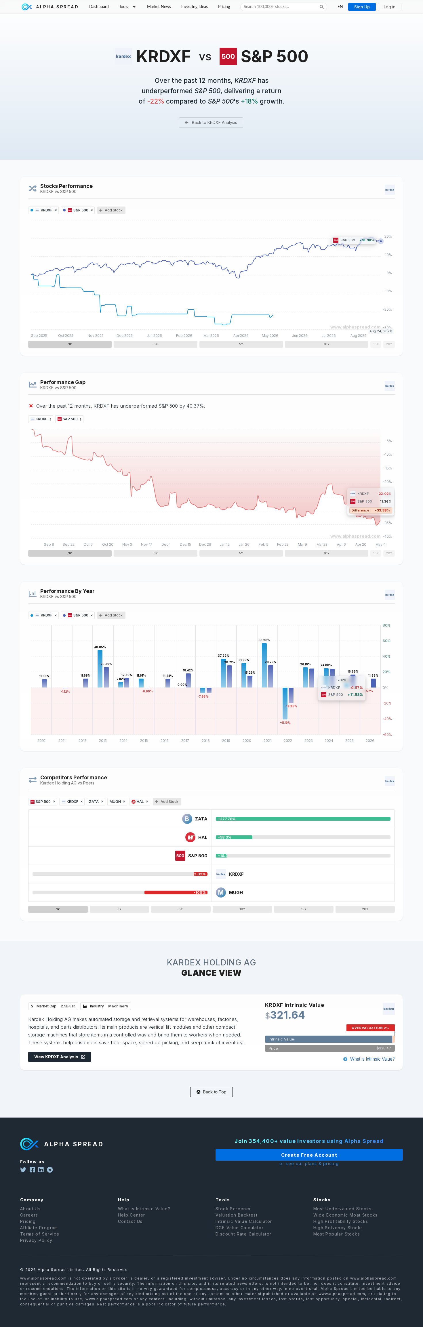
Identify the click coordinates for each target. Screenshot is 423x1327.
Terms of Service (39, 1233)
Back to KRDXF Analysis (214, 122)
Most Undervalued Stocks (342, 1208)
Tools (123, 7)
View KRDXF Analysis (56, 1056)
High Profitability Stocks (340, 1221)
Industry (108, 1006)
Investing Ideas (194, 7)
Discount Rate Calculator (244, 1233)
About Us (30, 1208)
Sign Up (362, 6)
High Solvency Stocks (338, 1227)
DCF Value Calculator (240, 1227)
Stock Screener (233, 1208)
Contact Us (130, 1221)
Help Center (131, 1215)
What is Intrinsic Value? (372, 1059)
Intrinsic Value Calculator (244, 1221)
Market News (159, 7)
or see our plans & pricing (309, 1163)
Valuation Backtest (237, 1215)
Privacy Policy (36, 1240)
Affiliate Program (39, 1227)
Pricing (224, 7)
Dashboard (99, 7)
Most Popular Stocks (336, 1233)
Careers (29, 1215)
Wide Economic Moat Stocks (345, 1215)
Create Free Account (309, 1155)
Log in (389, 6)
